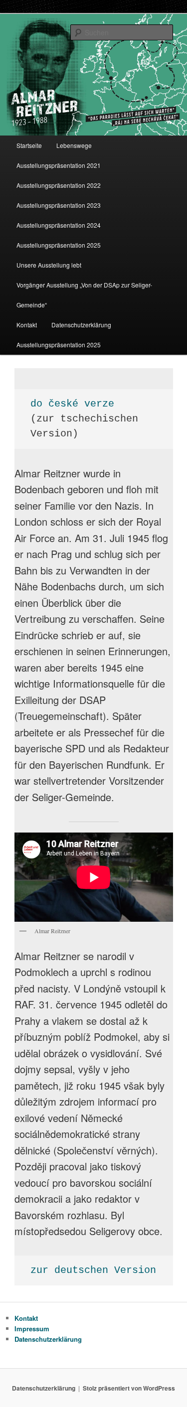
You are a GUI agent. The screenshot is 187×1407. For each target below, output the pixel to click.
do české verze (72, 404)
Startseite (29, 145)
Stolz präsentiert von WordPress (129, 1388)
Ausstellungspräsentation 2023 (58, 205)
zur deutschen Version (93, 1270)
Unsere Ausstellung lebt (48, 265)
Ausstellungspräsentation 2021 (58, 165)
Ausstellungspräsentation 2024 (58, 225)
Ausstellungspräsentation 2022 (58, 185)
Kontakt (26, 324)
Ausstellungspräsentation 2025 (58, 245)
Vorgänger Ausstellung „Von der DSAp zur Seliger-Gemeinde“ (84, 295)
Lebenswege (74, 145)
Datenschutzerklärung (81, 324)
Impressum (31, 1328)
